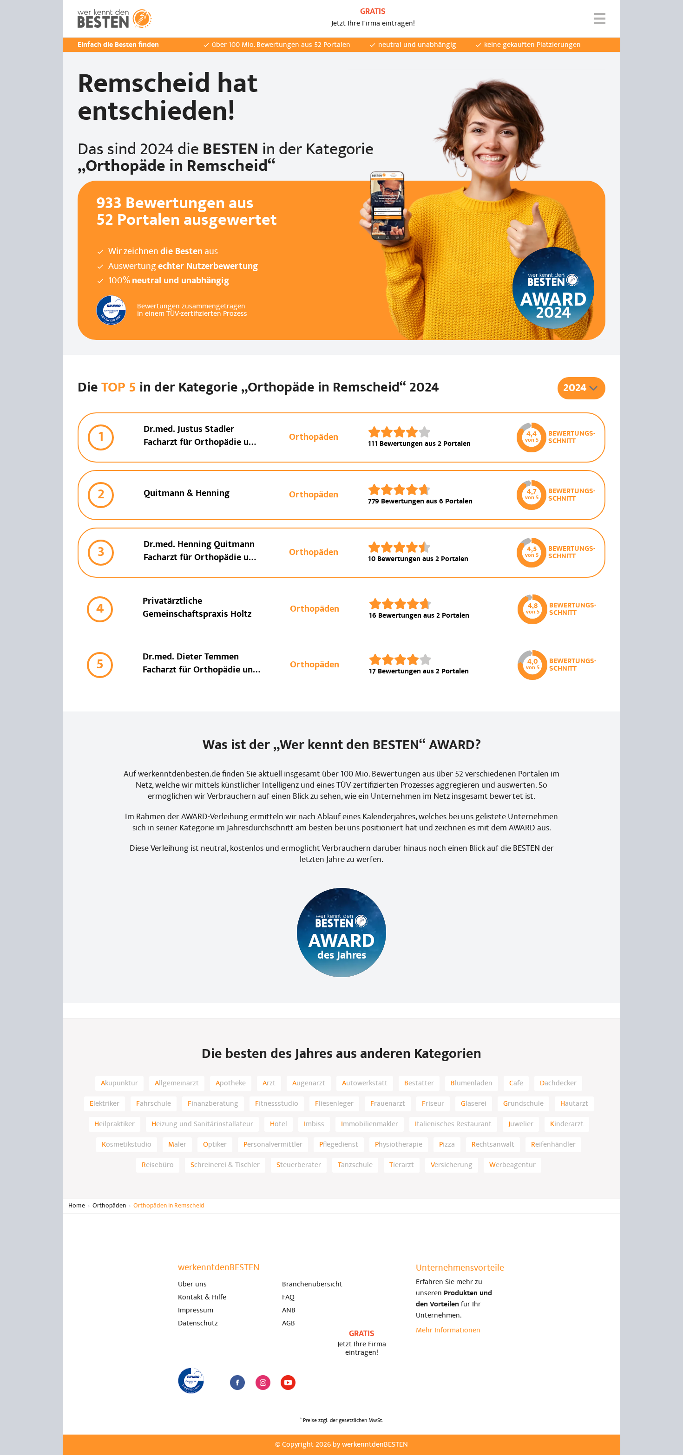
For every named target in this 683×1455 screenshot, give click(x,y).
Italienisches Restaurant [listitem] (453, 1124)
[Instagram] (263, 1382)
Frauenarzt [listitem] (387, 1104)
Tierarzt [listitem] (401, 1165)
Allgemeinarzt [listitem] (177, 1083)
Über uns (192, 1284)
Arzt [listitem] (269, 1083)
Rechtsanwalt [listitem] (493, 1144)
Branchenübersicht (312, 1284)
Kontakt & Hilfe (202, 1297)
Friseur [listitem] (433, 1104)
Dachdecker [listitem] (558, 1083)
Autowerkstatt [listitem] (364, 1083)
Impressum (195, 1310)
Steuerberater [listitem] (298, 1165)
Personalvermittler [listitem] (272, 1144)
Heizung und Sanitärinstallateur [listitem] (202, 1124)
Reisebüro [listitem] (158, 1165)
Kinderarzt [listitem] (567, 1124)
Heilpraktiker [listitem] (114, 1124)
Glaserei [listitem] (473, 1104)
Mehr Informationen (448, 1330)
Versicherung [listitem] (452, 1165)
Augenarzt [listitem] (308, 1083)
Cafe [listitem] (516, 1083)
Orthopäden (109, 1205)
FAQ (288, 1297)
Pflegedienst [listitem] (338, 1144)
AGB (288, 1323)
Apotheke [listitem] (231, 1083)
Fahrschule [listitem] (153, 1104)
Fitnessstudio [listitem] (276, 1104)
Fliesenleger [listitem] (334, 1104)
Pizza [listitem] (447, 1144)
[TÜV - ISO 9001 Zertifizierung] (191, 1381)
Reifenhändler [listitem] (553, 1144)
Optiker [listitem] (215, 1144)
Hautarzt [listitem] (574, 1104)
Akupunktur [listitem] (119, 1083)
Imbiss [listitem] (314, 1124)
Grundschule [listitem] (523, 1104)
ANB (289, 1310)
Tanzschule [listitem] (355, 1165)
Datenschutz (198, 1323)
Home (76, 1205)
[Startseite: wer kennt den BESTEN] (115, 18)
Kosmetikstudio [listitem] (126, 1144)
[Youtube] (288, 1382)
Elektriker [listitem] (104, 1104)
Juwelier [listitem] (520, 1124)
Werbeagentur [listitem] (512, 1165)
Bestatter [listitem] (419, 1083)
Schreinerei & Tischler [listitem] (225, 1165)
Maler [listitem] (177, 1144)
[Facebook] (237, 1382)
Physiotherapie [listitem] (398, 1144)
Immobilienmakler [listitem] (369, 1124)
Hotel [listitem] (278, 1124)
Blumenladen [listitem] (472, 1083)
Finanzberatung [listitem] (213, 1104)
